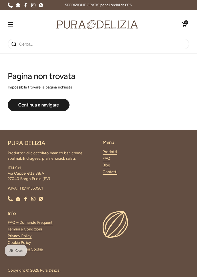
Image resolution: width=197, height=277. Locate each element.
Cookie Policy (19, 242)
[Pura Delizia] (97, 24)
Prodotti (110, 151)
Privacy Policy (20, 236)
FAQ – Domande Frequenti (30, 222)
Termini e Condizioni (25, 229)
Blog (106, 165)
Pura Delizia (50, 270)
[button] (184, 24)
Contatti (110, 171)
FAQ (106, 158)
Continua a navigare (38, 105)
